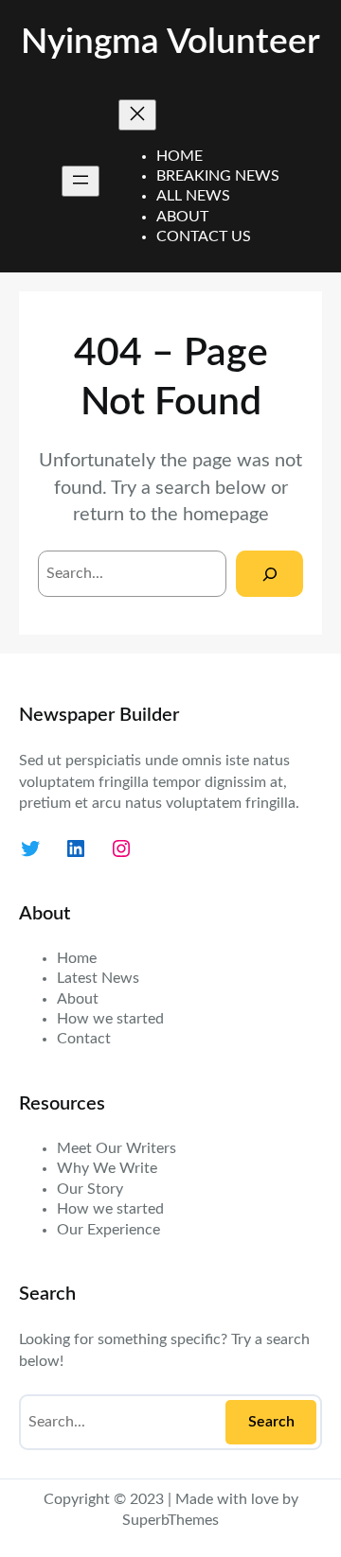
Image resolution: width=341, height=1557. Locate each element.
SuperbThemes (170, 1520)
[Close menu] (137, 115)
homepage (226, 514)
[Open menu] (80, 181)
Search (271, 1421)
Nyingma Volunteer (170, 43)
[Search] (269, 574)
